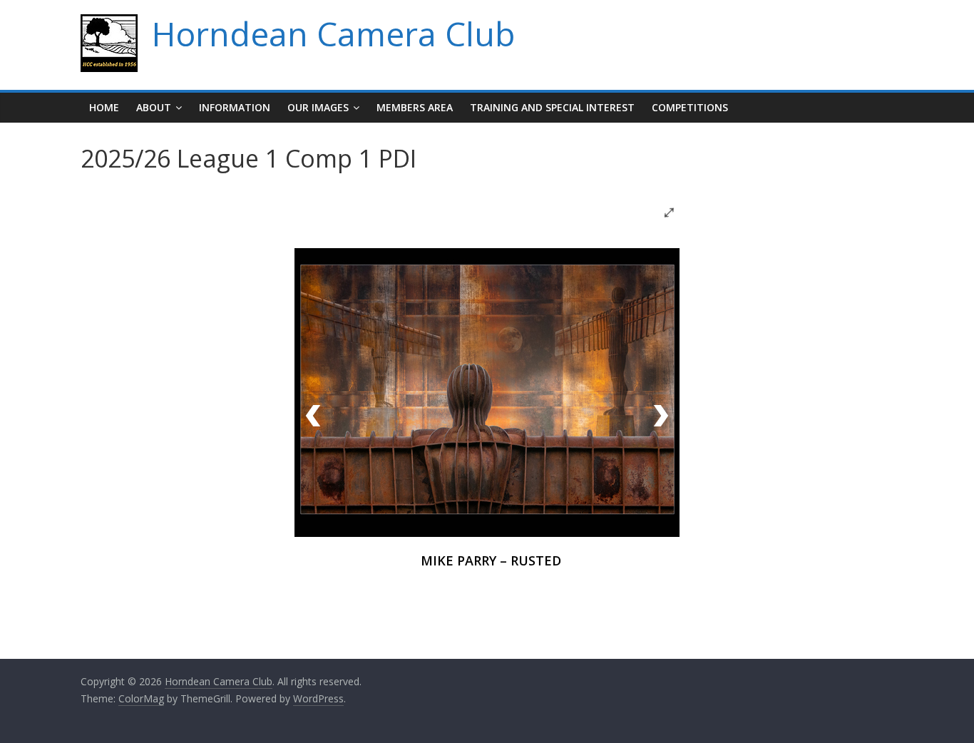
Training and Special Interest (552, 107)
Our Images (318, 107)
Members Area (414, 107)
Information (234, 107)
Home (104, 107)
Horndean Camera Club (333, 33)
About (153, 107)
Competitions (690, 107)
